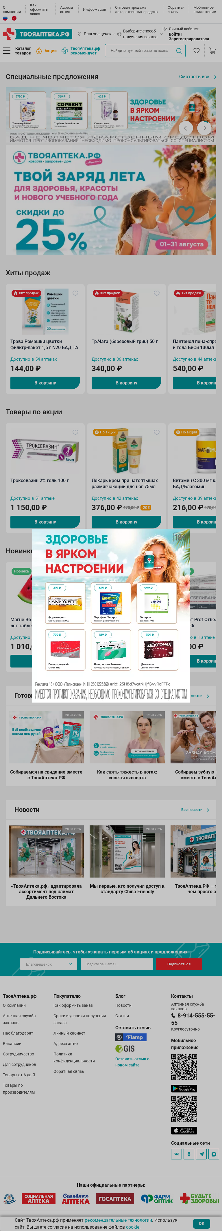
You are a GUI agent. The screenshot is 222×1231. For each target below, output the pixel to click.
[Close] (183, 535)
